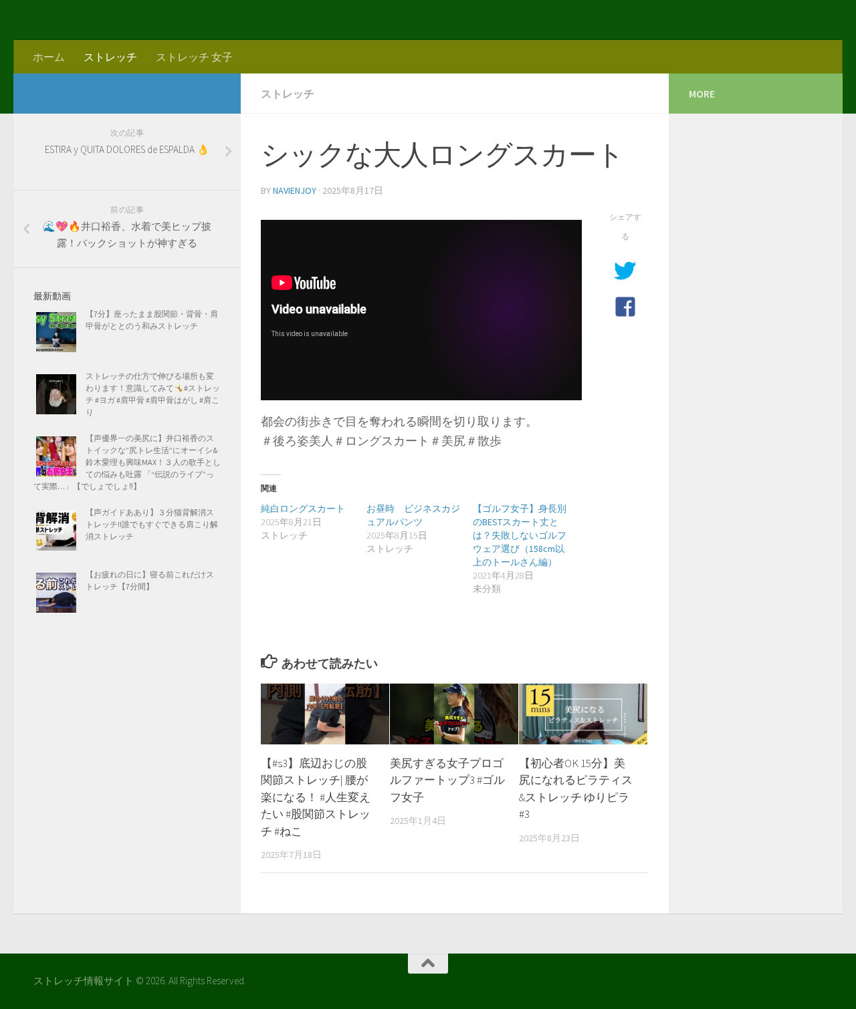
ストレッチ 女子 (194, 56)
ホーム (49, 56)
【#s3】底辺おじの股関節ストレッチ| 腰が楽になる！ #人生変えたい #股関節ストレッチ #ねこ (315, 797)
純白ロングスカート (303, 508)
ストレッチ (110, 56)
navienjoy (294, 190)
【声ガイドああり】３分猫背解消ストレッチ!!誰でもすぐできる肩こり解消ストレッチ (152, 524)
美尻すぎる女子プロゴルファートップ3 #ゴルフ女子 (447, 780)
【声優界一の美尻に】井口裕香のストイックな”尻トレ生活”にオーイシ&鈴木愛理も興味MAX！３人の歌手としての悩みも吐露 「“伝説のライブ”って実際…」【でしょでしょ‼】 (127, 462)
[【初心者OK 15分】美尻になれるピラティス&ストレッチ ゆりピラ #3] (583, 714)
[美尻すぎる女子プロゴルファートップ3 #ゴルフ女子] (454, 714)
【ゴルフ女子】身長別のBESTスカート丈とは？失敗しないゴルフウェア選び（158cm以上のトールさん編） (519, 535)
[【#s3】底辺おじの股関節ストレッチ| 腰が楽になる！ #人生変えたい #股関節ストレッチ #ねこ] (325, 714)
